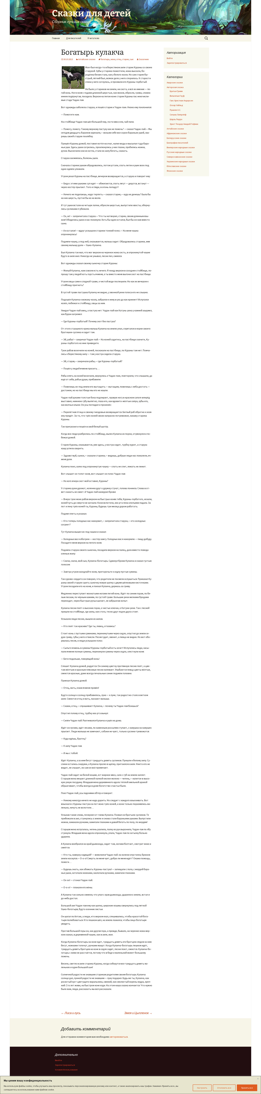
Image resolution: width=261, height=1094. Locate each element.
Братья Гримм (176, 91)
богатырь (105, 59)
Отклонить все (224, 1087)
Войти (170, 58)
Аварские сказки (175, 82)
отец (118, 59)
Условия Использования (66, 1069)
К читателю (93, 38)
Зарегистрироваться (177, 63)
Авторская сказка (175, 87)
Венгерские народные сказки (181, 147)
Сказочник (144, 59)
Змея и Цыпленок (138, 1013)
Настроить (202, 1087)
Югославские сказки (176, 166)
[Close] (258, 1078)
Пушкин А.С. (175, 110)
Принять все (247, 1087)
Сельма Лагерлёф (178, 114)
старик (125, 59)
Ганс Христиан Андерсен (181, 100)
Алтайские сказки (86, 59)
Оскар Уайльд (176, 105)
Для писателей (73, 38)
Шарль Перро (176, 119)
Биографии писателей (177, 142)
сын (131, 59)
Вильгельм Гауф (177, 95)
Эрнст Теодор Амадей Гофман (184, 124)
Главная (56, 38)
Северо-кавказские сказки (179, 156)
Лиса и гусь (71, 1013)
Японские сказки (175, 170)
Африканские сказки (177, 133)
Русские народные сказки (179, 152)
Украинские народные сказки (181, 161)
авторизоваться (119, 1036)
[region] (130, 1085)
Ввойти (58, 1060)
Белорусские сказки (176, 138)
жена (113, 59)
